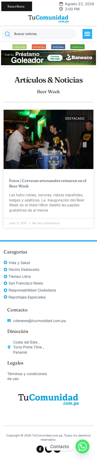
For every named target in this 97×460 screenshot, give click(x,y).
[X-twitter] (57, 449)
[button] (87, 34)
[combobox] (38, 33)
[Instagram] (48, 449)
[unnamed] (48, 64)
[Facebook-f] (40, 449)
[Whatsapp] (82, 447)
